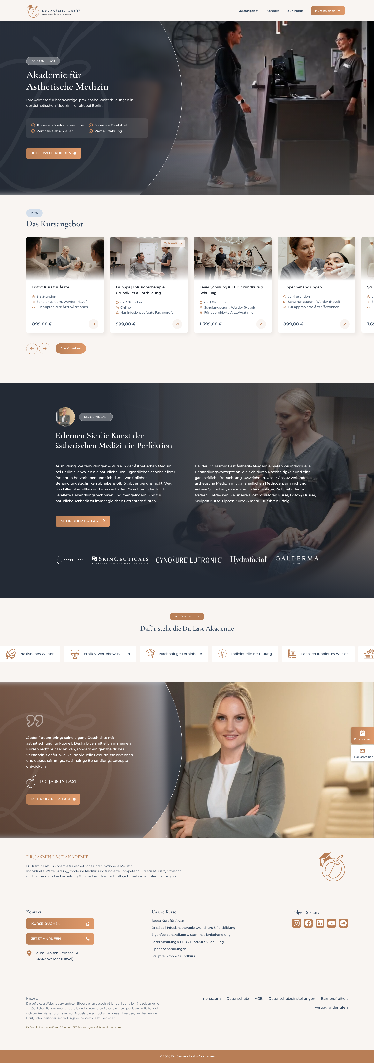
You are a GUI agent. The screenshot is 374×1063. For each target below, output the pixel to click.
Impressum (210, 998)
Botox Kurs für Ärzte (168, 921)
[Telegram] (343, 923)
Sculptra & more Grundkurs (173, 956)
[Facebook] (308, 923)
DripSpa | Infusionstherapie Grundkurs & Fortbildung (193, 928)
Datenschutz (238, 998)
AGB (259, 998)
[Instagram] (296, 923)
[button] (32, 348)
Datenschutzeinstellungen (292, 998)
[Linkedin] (320, 923)
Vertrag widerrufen (331, 1007)
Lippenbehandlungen (169, 949)
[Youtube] (331, 923)
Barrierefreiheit (334, 998)
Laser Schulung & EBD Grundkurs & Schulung (188, 942)
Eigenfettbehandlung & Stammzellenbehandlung (191, 935)
